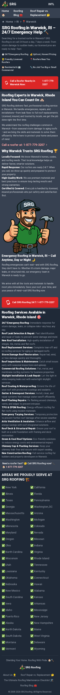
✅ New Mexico (11, 590)
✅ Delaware (37, 642)
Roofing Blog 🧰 (28, 685)
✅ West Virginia (40, 635)
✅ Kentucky (37, 571)
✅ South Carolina (12, 597)
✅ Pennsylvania (40, 500)
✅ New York (9, 487)
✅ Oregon (8, 539)
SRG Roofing (26, 692)
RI (17, 21)
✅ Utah (6, 564)
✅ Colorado (37, 526)
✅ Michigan (37, 519)
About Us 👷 (9, 675)
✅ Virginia (36, 551)
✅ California (37, 487)
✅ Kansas (36, 597)
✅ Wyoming (37, 648)
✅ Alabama (37, 590)
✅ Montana (9, 642)
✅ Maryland (9, 532)
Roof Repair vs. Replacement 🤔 (37, 675)
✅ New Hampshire (41, 622)
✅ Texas (7, 500)
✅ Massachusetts (13, 513)
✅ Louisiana (9, 571)
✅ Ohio (6, 545)
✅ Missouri (37, 539)
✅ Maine (35, 629)
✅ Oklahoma (9, 577)
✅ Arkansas (37, 603)
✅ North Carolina (12, 551)
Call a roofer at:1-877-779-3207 (23, 145)
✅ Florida (36, 493)
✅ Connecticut (39, 577)
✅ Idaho (7, 610)
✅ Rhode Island (39, 558)
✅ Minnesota (10, 526)
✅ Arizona (36, 513)
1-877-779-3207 (14, 467)
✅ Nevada (36, 532)
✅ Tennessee (38, 564)
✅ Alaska (8, 622)
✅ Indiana (36, 545)
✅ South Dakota (11, 635)
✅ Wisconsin (10, 558)
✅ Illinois (7, 493)
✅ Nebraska (9, 584)
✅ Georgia (8, 506)
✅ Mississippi (38, 610)
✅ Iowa (6, 603)
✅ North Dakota (11, 629)
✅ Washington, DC (41, 506)
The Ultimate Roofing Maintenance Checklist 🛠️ (28, 680)
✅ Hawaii (36, 584)
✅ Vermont (9, 648)
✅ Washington (11, 519)
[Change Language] (52, 4)
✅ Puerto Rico (10, 616)
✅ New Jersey (39, 616)
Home (9, 21)
